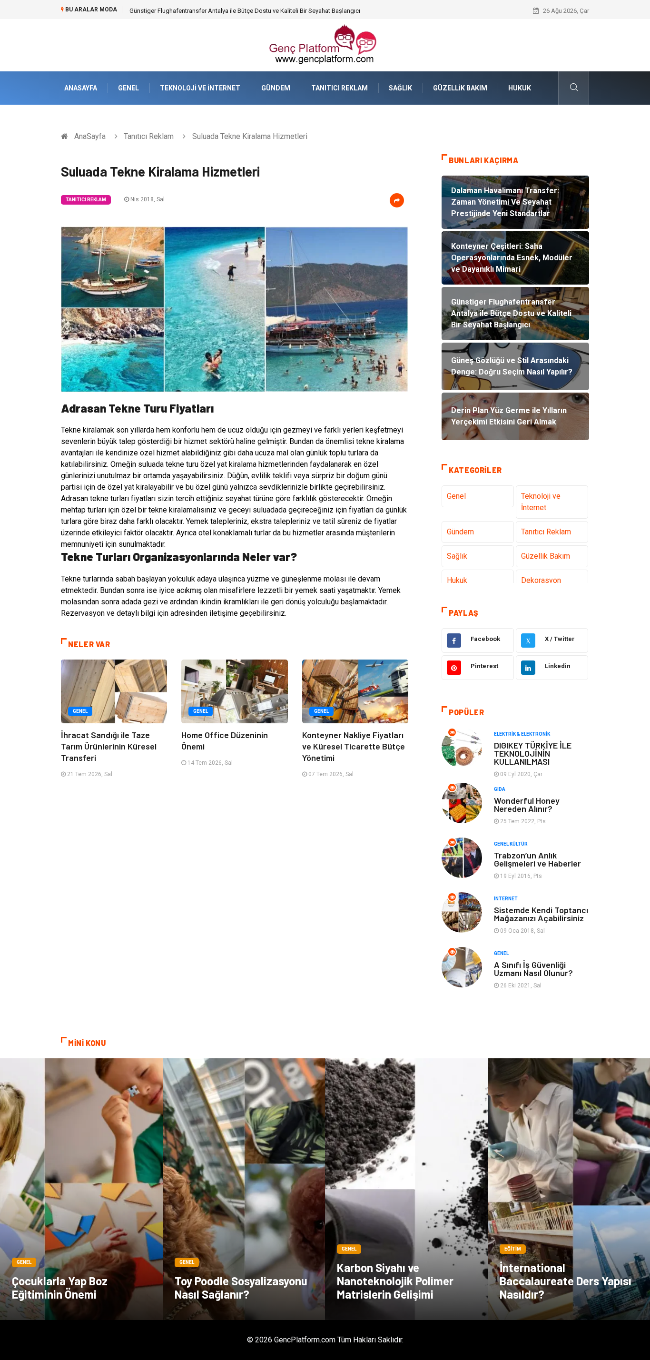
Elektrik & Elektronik (522, 734)
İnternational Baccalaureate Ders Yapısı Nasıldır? (565, 1281)
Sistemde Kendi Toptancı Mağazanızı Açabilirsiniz (541, 914)
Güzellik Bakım (460, 88)
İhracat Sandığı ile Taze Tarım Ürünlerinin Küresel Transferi (109, 746)
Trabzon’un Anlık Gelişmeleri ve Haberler (537, 859)
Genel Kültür (511, 844)
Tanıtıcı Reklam (339, 88)
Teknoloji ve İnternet (200, 88)
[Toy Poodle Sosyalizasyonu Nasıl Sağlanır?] (244, 1189)
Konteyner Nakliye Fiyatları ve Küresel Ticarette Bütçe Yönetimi (353, 746)
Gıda (499, 789)
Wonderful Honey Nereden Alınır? (527, 804)
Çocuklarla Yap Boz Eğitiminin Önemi (60, 1287)
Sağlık (400, 88)
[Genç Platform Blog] (325, 44)
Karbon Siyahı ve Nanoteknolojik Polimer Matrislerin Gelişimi (395, 1281)
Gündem (275, 88)
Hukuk (519, 88)
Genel (128, 88)
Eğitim (512, 1249)
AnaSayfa (80, 88)
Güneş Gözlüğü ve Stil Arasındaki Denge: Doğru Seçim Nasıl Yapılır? (221, 10)
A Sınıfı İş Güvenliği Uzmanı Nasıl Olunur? (533, 968)
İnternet (506, 898)
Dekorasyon (541, 580)
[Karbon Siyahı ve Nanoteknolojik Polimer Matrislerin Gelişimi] (406, 1189)
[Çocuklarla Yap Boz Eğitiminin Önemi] (81, 1189)
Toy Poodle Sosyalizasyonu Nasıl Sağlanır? (241, 1287)
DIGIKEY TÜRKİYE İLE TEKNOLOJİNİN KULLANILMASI (532, 753)
